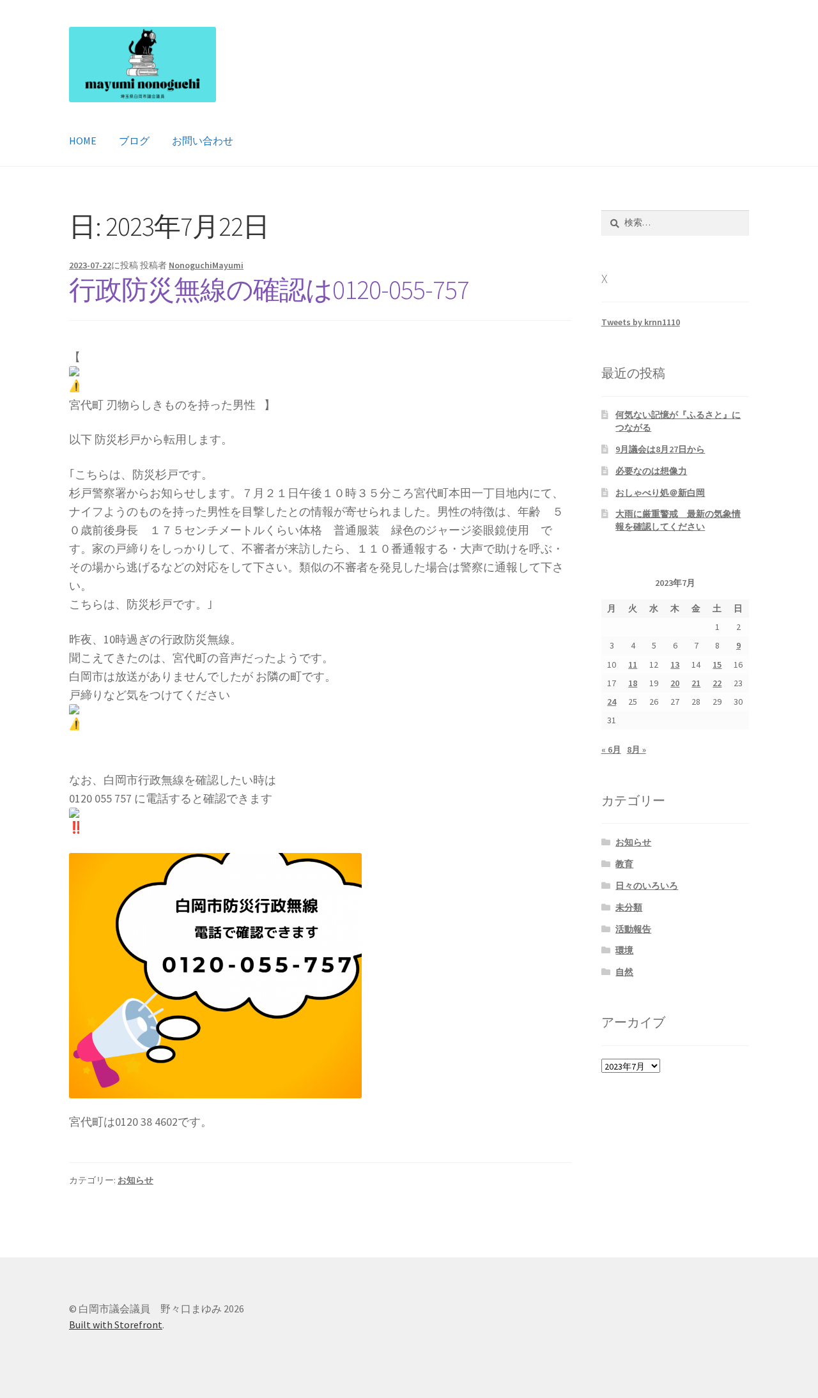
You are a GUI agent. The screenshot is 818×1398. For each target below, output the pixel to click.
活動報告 (633, 929)
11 (632, 664)
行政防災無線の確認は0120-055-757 (269, 289)
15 (717, 664)
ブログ (134, 140)
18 (632, 683)
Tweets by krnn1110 (640, 322)
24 (611, 701)
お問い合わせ (202, 140)
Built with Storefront (115, 1324)
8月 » (636, 749)
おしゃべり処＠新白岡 (660, 492)
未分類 (628, 907)
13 (674, 664)
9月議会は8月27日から (660, 449)
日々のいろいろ (646, 885)
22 (717, 683)
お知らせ (135, 1180)
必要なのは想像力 (651, 471)
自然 (624, 972)
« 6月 (611, 749)
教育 (624, 864)
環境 (624, 950)
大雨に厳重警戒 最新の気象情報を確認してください (678, 520)
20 (674, 683)
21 (695, 683)
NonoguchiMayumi (206, 265)
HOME (82, 140)
